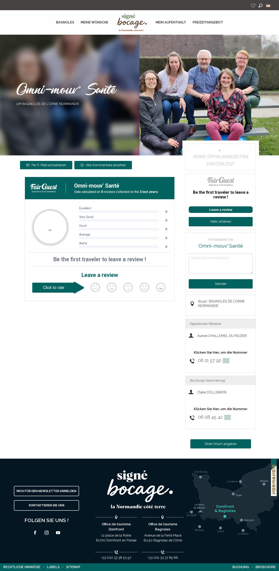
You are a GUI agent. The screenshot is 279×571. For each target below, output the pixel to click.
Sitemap (73, 567)
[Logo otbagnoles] (139, 489)
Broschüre (266, 567)
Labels (53, 567)
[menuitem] (65, 22)
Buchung (240, 567)
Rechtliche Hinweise (21, 567)
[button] (260, 5)
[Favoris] (253, 5)
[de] (268, 5)
